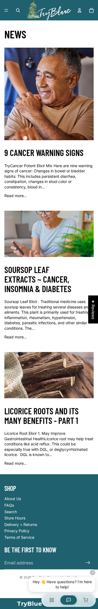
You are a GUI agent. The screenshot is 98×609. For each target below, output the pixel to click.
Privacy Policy (16, 530)
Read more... (15, 195)
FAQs (9, 505)
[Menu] (6, 10)
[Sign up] (88, 562)
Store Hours (14, 518)
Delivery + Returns (20, 524)
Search (10, 511)
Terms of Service (19, 537)
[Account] (79, 10)
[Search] (18, 10)
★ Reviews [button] (93, 309)
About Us (12, 498)
